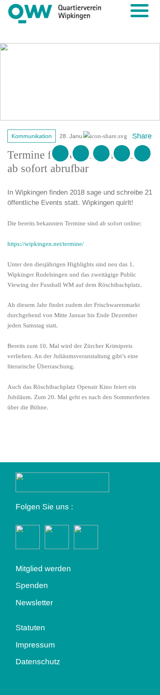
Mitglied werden (43, 568)
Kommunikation (31, 136)
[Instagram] (122, 153)
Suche (126, 10)
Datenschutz (38, 661)
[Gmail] (60, 153)
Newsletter (34, 602)
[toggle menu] (139, 10)
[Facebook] (81, 153)
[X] (101, 153)
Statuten (30, 627)
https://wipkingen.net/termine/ (45, 244)
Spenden (32, 585)
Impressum (35, 644)
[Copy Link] (142, 153)
